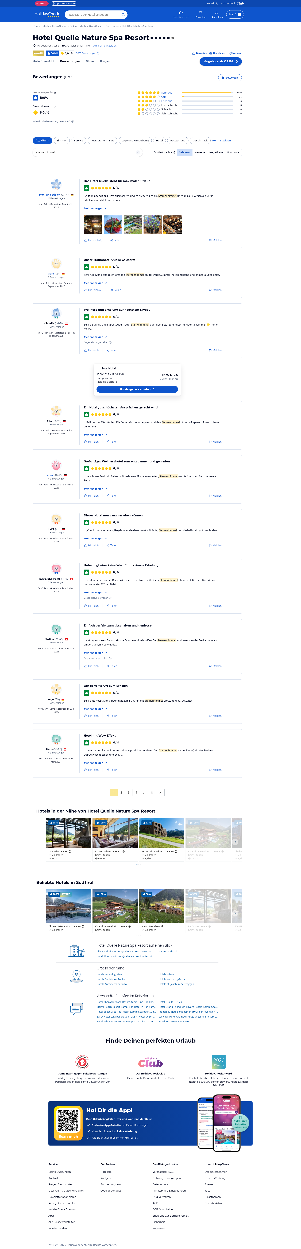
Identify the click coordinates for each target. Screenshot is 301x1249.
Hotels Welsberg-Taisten (173, 979)
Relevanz (184, 152)
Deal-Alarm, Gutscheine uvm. (66, 1190)
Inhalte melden (57, 1228)
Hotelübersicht (44, 61)
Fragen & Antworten (60, 1184)
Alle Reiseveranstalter (61, 1222)
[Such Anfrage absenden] (123, 14)
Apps (51, 1215)
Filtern (45, 140)
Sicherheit (159, 1222)
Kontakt (211, 3)
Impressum (160, 1228)
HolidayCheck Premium (63, 1209)
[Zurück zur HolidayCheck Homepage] (47, 14)
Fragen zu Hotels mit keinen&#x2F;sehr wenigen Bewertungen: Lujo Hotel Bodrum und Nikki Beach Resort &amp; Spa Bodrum (189, 1011)
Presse (209, 1184)
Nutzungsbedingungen (167, 1178)
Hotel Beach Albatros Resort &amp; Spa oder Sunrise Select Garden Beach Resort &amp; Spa (126, 1011)
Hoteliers (106, 1171)
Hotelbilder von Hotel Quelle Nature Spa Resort (124, 956)
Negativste (216, 152)
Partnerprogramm (112, 1184)
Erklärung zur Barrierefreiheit (171, 1215)
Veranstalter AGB (163, 1171)
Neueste (200, 152)
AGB (155, 1203)
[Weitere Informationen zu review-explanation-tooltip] (97, 53)
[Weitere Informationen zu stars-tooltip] (172, 38)
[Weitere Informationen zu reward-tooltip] (110, 342)
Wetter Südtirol (168, 951)
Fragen (105, 61)
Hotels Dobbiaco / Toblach (112, 979)
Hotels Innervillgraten (109, 974)
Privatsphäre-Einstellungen (169, 1190)
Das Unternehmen (216, 1171)
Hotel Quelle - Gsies (170, 1002)
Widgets (106, 1178)
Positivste (233, 152)
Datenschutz (160, 1184)
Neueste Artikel (214, 1203)
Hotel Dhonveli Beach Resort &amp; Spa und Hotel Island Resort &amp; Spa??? (126, 1002)
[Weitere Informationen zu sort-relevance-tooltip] (173, 152)
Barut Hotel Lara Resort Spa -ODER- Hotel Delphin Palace (126, 1016)
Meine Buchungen (59, 1171)
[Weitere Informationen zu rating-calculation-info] (72, 121)
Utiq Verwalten (162, 1196)
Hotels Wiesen (167, 974)
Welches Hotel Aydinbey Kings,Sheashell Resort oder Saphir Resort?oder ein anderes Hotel (189, 1016)
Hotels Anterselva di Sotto (112, 984)
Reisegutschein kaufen (62, 1203)
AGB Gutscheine (163, 1209)
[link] (181, 14)
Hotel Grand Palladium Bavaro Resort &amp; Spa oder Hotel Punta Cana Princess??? (189, 1006)
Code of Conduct (111, 1190)
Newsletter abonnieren (62, 1196)
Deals (40, 3)
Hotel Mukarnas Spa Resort (175, 1021)
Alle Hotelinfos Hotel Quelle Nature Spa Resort (124, 951)
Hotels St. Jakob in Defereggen (176, 984)
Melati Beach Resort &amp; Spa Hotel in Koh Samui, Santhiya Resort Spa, (126, 1006)
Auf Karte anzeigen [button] (105, 45)
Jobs (207, 1190)
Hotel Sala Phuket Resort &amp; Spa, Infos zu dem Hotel (126, 1021)
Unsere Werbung (215, 1178)
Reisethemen (213, 1196)
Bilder (90, 61)
